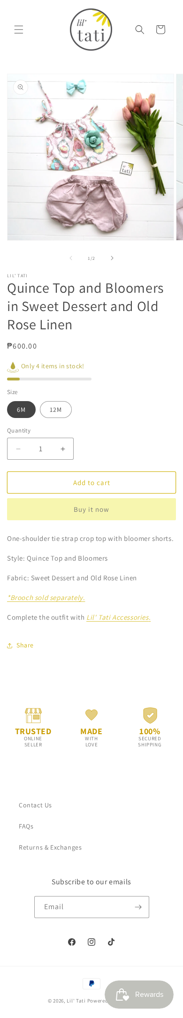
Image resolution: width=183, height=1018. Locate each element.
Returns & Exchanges (50, 847)
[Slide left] (71, 258)
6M (21, 409)
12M (56, 409)
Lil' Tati (76, 1000)
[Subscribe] (138, 907)
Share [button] (25, 645)
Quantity (18, 430)
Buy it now (91, 509)
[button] (18, 29)
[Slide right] (112, 258)
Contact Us (35, 805)
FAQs (26, 826)
